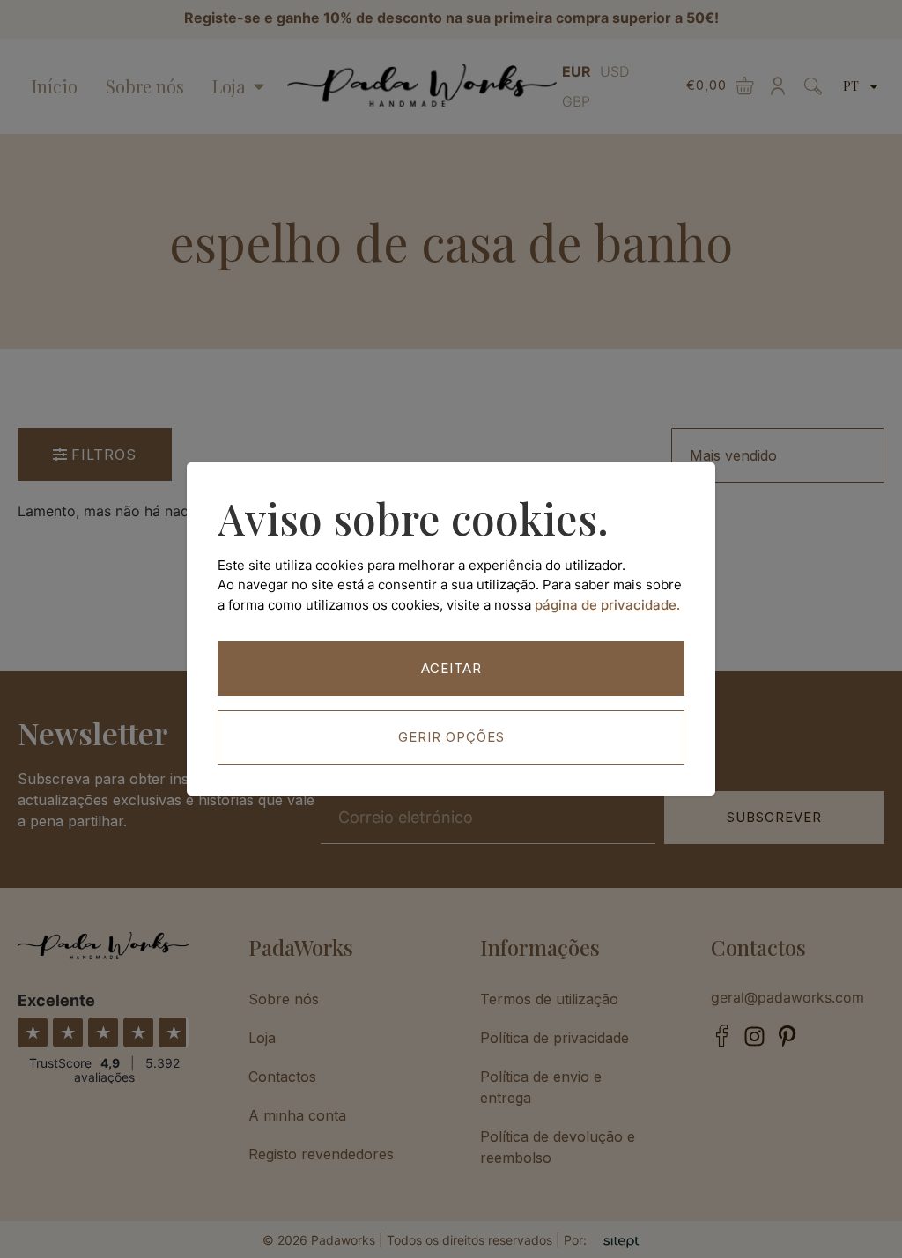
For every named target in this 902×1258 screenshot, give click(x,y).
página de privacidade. (607, 604)
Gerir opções (451, 737)
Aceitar (451, 668)
